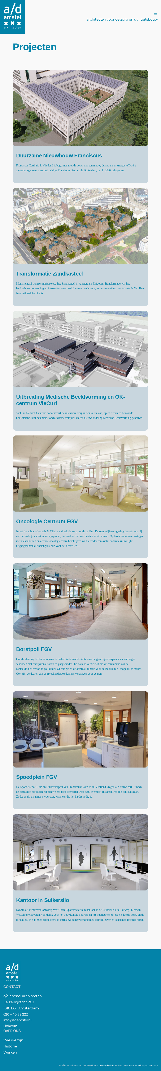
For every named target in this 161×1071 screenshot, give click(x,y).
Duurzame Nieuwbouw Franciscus (59, 155)
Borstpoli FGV (34, 649)
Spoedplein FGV (36, 777)
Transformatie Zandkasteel (49, 274)
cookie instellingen (136, 1065)
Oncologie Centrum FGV (47, 521)
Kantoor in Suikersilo (42, 900)
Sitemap (153, 1065)
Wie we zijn (13, 1040)
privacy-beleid (106, 1065)
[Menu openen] (155, 14)
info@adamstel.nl (17, 1020)
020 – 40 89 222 (15, 1014)
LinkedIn (10, 1026)
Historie (10, 1046)
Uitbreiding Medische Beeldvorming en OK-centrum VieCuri (70, 400)
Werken (10, 1052)
